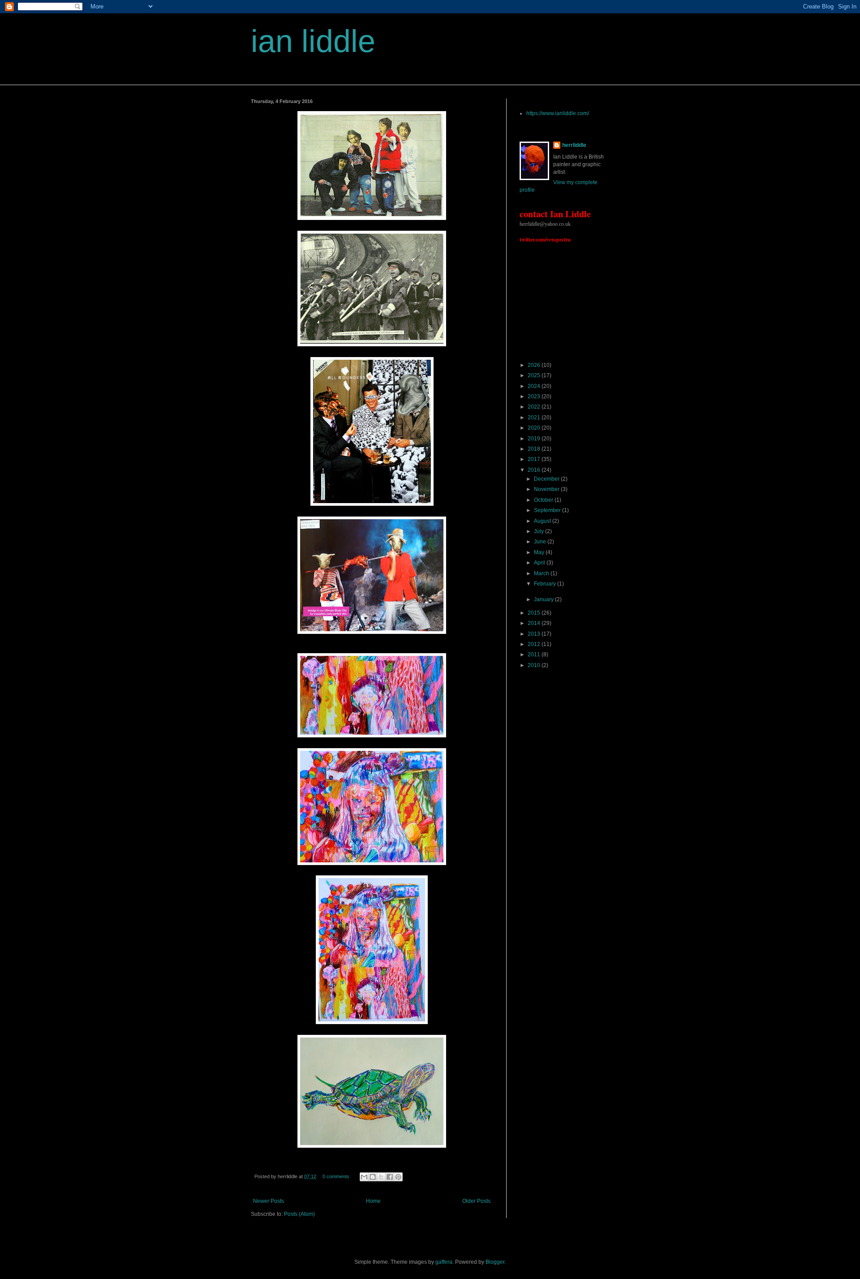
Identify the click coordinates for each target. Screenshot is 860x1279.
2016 (535, 470)
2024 (535, 386)
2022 (535, 407)
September (548, 510)
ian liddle (313, 41)
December (547, 479)
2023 (535, 396)
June (540, 541)
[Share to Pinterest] (398, 1176)
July (539, 531)
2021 (535, 417)
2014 (535, 623)
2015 (535, 613)
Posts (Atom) (299, 1214)
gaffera (443, 1262)
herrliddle (574, 145)
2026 (535, 365)
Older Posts (476, 1201)
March (542, 573)
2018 (535, 449)
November (547, 489)
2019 (535, 438)
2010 (535, 665)
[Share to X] (381, 1176)
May (540, 552)
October (544, 500)
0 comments (335, 1176)
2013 (535, 634)
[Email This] (364, 1176)
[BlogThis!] (372, 1176)
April (540, 563)
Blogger (495, 1262)
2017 (535, 459)
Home (373, 1201)
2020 (535, 428)
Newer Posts (268, 1201)
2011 (535, 654)
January (544, 599)
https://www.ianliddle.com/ (557, 113)
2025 (535, 375)
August (543, 521)
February (545, 584)
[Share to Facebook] (389, 1176)
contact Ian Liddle (555, 213)
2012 (535, 644)
